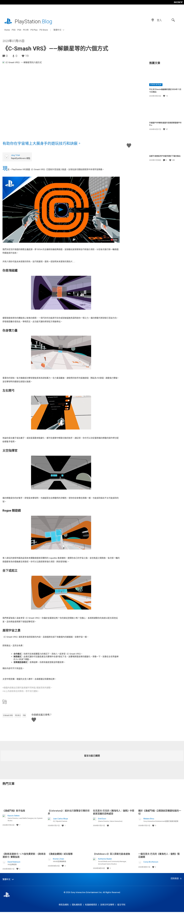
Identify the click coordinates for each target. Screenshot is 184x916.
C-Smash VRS (8, 715)
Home (7, 30)
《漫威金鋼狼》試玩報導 (60, 854)
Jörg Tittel (15, 155)
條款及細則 (64, 904)
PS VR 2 (18, 715)
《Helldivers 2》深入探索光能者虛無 (111, 854)
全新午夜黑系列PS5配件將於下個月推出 (164, 156)
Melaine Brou (148, 819)
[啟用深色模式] (152, 20)
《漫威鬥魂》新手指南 (14, 810)
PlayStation (33, 21)
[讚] (164, 96)
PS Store (44, 30)
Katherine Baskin (105, 859)
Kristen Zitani (58, 859)
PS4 (19, 30)
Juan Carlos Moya (60, 819)
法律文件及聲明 (107, 904)
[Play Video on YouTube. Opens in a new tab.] (114, 239)
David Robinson (14, 862)
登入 (159, 20)
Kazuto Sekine (14, 816)
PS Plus (34, 30)
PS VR (26, 30)
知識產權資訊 (91, 904)
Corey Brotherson (150, 862)
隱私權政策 (77, 904)
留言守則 (121, 904)
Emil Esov (102, 819)
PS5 (13, 30)
